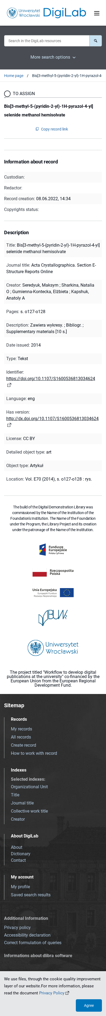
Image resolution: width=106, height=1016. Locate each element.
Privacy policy (17, 927)
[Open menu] (97, 13)
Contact (18, 860)
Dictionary (20, 853)
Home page (13, 75)
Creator (18, 819)
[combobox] (46, 40)
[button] (95, 40)
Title (15, 794)
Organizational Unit (29, 786)
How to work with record (34, 753)
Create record (23, 745)
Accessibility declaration (27, 935)
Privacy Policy (51, 993)
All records (21, 737)
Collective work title (29, 811)
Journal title (22, 803)
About (16, 847)
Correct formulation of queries (32, 942)
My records (21, 729)
